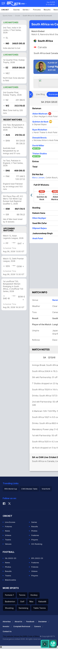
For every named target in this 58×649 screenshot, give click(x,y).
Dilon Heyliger (39, 218)
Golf (22, 601)
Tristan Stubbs (39, 153)
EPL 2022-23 (37, 558)
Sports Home (7, 16)
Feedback (30, 622)
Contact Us (7, 631)
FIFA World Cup (10, 489)
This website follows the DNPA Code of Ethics (21, 636)
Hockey (33, 595)
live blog (40, 94)
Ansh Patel (37, 238)
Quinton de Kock (42, 121)
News (7, 531)
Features (35, 535)
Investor (6, 626)
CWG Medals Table (29, 489)
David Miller (38, 145)
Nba (31, 601)
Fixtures (37, 10)
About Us (18, 622)
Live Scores (10, 522)
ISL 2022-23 (10, 558)
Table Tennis (39, 608)
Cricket (5, 10)
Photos (34, 531)
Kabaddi (42, 601)
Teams (8, 540)
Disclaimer (42, 622)
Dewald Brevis (39, 137)
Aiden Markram (41, 113)
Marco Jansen (38, 177)
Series (26, 10)
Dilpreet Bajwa (39, 228)
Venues (8, 544)
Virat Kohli (46, 489)
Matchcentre (10, 580)
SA (49, 102)
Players (34, 540)
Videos (8, 535)
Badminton (10, 601)
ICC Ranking (36, 544)
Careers (37, 626)
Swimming (23, 608)
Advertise (7, 622)
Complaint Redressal (21, 626)
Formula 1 (9, 595)
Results (47, 10)
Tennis (22, 595)
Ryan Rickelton (39, 129)
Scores (16, 10)
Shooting (9, 608)
